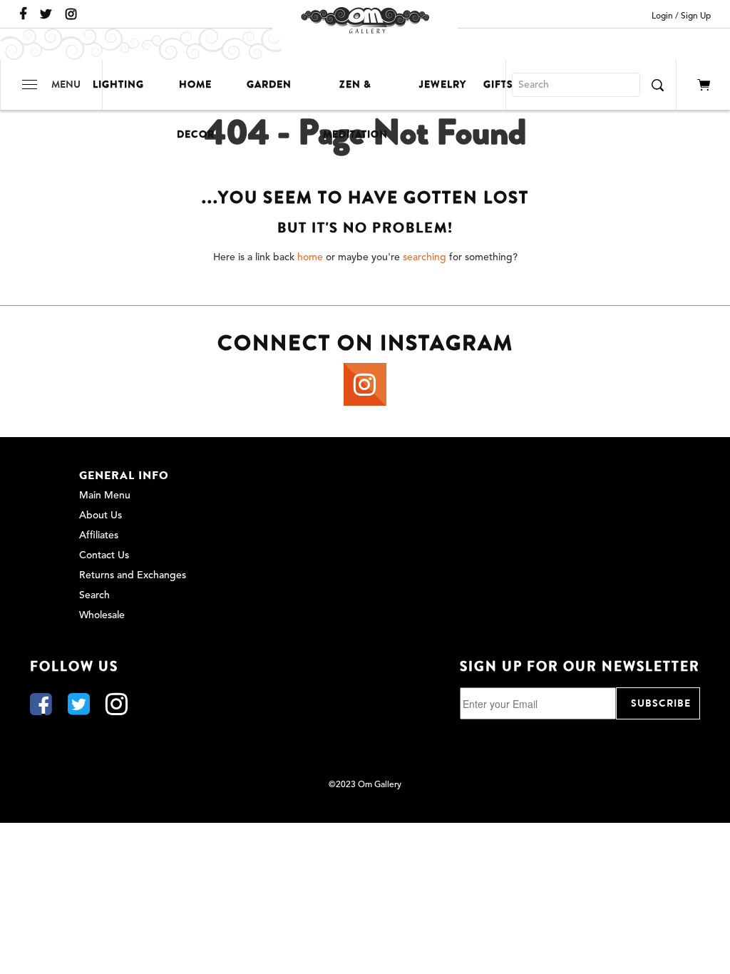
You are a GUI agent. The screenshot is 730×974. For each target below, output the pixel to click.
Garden (269, 84)
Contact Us (104, 555)
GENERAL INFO (124, 475)
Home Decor (196, 93)
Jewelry (442, 84)
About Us (100, 516)
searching (424, 257)
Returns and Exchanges (132, 575)
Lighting (118, 84)
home (310, 257)
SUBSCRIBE (661, 703)
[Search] (657, 84)
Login (662, 16)
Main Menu (104, 496)
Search (94, 595)
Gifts (498, 84)
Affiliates (98, 535)
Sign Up (696, 16)
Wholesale (102, 615)
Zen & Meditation (355, 93)
